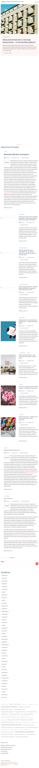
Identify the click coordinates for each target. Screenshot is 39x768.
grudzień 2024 (4, 605)
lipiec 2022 (4, 686)
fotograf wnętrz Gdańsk (7, 709)
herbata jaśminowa (31, 711)
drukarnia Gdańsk (24, 704)
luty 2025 (3, 600)
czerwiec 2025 (4, 589)
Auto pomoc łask (8, 498)
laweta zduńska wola (18, 534)
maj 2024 (3, 625)
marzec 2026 (4, 578)
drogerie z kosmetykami (15, 704)
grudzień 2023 (4, 639)
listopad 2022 (4, 675)
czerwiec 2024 (4, 622)
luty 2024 (3, 633)
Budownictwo (22, 317)
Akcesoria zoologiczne (24, 284)
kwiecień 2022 (4, 694)
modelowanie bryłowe (34, 722)
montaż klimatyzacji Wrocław (11, 725)
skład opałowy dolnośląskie (24, 732)
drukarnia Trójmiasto (30, 704)
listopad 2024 (4, 608)
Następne (12, 557)
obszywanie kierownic (28, 725)
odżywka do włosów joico (7, 727)
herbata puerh (4, 714)
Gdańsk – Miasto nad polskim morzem (12, 1)
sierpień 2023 (4, 650)
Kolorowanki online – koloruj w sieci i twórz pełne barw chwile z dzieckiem (28, 418)
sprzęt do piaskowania (19, 734)
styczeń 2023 (4, 669)
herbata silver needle (14, 714)
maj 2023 (3, 658)
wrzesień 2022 (4, 680)
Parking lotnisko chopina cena (12, 450)
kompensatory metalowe (26, 719)
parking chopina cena (30, 472)
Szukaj (2, 561)
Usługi (28, 352)
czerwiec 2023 (4, 655)
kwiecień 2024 (4, 628)
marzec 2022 (4, 697)
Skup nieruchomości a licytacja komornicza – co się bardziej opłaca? (19, 41)
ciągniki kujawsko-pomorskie (4, 704)
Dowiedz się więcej (7, 207)
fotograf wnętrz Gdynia (19, 709)
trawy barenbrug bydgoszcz (8, 736)
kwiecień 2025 (4, 594)
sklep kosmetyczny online (7, 732)
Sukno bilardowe (30, 734)
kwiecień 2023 (4, 661)
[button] (16, 144)
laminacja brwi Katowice (18, 722)
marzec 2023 (4, 664)
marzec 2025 (4, 597)
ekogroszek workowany (9, 707)
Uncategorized (22, 352)
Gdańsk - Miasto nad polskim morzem (8, 761)
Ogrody (21, 384)
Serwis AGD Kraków (4, 753)
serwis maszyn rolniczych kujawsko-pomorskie (24, 729)
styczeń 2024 (4, 636)
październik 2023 (5, 644)
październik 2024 (5, 611)
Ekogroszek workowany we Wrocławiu (8, 745)
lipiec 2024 (4, 619)
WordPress (5, 765)
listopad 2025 (4, 583)
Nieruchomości (6, 36)
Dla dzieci (21, 414)
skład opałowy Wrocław (7, 734)
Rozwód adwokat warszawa (16, 154)
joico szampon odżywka (27, 714)
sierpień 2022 (4, 683)
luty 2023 (3, 666)
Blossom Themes (10, 764)
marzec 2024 (4, 630)
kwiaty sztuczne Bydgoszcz (7, 722)
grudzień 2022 (4, 672)
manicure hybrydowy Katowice (26, 722)
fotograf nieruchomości (24, 707)
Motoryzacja (7, 496)
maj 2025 (3, 592)
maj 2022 (3, 691)
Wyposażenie (22, 214)
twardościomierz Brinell (22, 736)
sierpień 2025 (4, 586)
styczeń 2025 (4, 603)
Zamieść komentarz (25, 157)
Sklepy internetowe (23, 247)
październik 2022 (5, 678)
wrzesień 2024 (4, 614)
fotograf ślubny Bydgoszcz (7, 711)
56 (8, 557)
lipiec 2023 (4, 653)
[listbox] (19, 75)
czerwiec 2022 (4, 689)
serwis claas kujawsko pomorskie (5, 729)
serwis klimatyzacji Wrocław (13, 729)
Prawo (6, 151)
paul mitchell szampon (32, 727)
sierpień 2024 (4, 617)
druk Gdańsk (35, 704)
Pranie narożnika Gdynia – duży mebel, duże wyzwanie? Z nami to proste (27, 356)
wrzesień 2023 (4, 647)
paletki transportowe (20, 727)
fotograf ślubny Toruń (20, 711)
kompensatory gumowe (13, 719)
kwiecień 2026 (4, 575)
